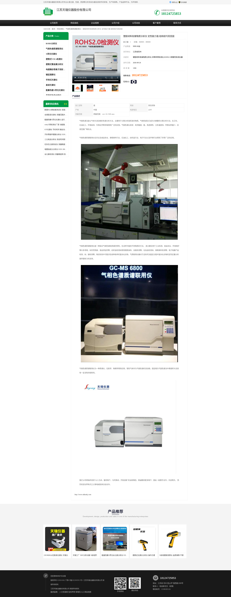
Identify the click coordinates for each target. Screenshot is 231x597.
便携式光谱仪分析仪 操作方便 (115, 555)
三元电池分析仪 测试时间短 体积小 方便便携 (56, 139)
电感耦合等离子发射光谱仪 (57, 69)
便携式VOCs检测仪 (54, 59)
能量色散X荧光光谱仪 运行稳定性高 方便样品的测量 (56, 120)
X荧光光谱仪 (51, 54)
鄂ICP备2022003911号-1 (74, 580)
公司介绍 (115, 23)
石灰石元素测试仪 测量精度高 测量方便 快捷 (56, 144)
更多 (65, 104)
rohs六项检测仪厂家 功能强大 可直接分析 (56, 125)
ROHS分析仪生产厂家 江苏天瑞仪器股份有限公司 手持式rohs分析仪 (184, 555)
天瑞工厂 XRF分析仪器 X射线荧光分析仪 (59, 555)
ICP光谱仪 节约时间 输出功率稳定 (56, 129)
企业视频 (95, 23)
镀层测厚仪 (50, 75)
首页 (53, 29)
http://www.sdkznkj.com (83, 494)
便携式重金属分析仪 (54, 64)
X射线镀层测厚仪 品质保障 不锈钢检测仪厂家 (148, 555)
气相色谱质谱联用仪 (73, 29)
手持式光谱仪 (51, 80)
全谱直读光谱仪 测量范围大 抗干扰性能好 (56, 115)
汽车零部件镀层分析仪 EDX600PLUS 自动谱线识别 (56, 134)
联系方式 (177, 23)
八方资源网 (63, 592)
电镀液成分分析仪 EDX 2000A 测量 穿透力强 (56, 149)
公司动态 (136, 23)
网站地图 (87, 592)
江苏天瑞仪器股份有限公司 (93, 580)
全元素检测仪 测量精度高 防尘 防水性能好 (56, 154)
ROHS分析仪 (51, 44)
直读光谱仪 (50, 85)
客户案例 (156, 23)
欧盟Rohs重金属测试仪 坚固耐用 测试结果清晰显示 (56, 110)
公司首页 (54, 23)
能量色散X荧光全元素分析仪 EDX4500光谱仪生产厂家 (93, 555)
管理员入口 (80, 592)
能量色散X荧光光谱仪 (55, 90)
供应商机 (74, 23)
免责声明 (71, 592)
